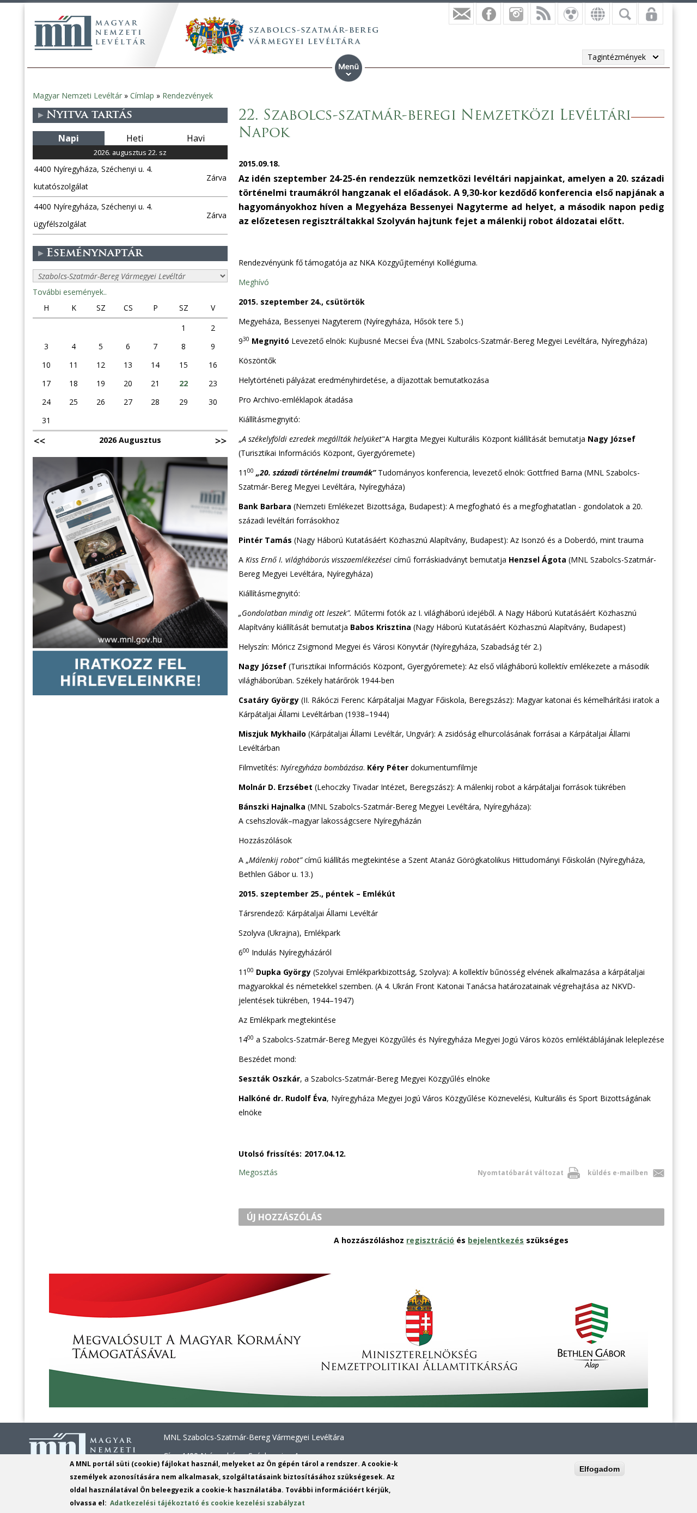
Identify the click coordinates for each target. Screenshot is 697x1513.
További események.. (70, 292)
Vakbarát (570, 13)
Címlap (142, 95)
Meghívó (254, 282)
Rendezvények (187, 95)
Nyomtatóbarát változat (521, 1172)
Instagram (515, 13)
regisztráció (430, 1240)
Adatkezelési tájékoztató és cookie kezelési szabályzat (207, 1503)
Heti (134, 138)
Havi (196, 138)
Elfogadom (599, 1469)
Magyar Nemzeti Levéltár (77, 95)
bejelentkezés (496, 1240)
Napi (68, 138)
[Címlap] (90, 33)
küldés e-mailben (618, 1172)
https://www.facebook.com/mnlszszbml (488, 13)
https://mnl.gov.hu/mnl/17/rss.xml (542, 13)
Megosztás (258, 1172)
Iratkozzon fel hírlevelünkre (461, 13)
